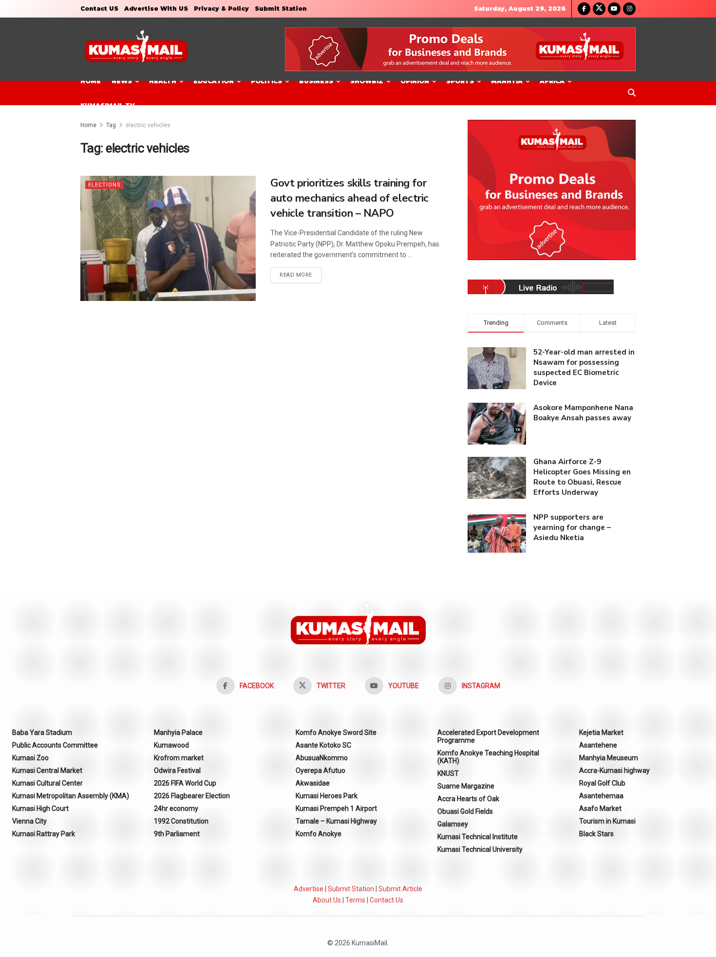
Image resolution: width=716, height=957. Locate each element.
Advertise (308, 889)
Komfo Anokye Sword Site (336, 732)
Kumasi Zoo (30, 758)
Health (162, 81)
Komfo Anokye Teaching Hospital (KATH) (488, 757)
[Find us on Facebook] (584, 9)
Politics (266, 81)
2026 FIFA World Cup (185, 783)
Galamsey (452, 824)
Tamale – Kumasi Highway (336, 821)
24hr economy (176, 808)
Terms (355, 900)
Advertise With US (156, 8)
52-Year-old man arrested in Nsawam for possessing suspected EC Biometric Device (584, 367)
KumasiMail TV (107, 105)
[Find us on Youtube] (614, 9)
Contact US (99, 8)
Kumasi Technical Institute (477, 837)
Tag (111, 125)
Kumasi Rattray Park (43, 834)
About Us (327, 900)
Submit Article (400, 889)
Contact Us (386, 900)
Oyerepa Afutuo (320, 770)
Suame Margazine (465, 786)
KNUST (448, 773)
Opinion (414, 81)
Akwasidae (313, 783)
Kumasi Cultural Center (47, 783)
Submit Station (281, 8)
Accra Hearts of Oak (468, 799)
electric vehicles (148, 125)
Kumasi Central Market (47, 770)
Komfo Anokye (318, 834)
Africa (552, 81)
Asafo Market (600, 808)
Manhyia (507, 81)
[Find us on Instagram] (629, 9)
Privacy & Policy (221, 8)
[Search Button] (632, 93)
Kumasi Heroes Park (327, 796)
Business (316, 81)
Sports (460, 81)
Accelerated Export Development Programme (488, 736)
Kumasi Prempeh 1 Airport (336, 808)
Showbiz (366, 81)
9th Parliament (177, 834)
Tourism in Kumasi (607, 821)
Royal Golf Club (602, 783)
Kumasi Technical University (480, 849)
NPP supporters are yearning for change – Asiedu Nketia (572, 527)
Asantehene (598, 745)
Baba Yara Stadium (42, 732)
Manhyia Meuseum (608, 758)
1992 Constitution (181, 821)
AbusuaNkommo (322, 758)
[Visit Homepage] (135, 49)
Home (90, 81)
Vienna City (29, 821)
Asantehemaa (601, 796)
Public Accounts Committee (55, 745)
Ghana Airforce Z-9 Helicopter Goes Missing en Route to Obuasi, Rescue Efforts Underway (582, 477)
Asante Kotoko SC (323, 745)
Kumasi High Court (40, 808)
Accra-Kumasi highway (614, 770)
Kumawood (171, 745)
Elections (104, 185)
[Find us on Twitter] (599, 9)
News (122, 81)
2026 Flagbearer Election (192, 796)
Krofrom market (179, 758)
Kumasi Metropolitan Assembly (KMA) (70, 796)
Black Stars (596, 834)
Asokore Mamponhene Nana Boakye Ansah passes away (583, 413)
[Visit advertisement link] (460, 49)
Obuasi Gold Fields (465, 811)
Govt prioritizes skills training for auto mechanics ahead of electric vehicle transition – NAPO (349, 198)
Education (213, 81)
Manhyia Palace (178, 732)
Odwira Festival (177, 770)
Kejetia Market (601, 732)
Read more (300, 274)
